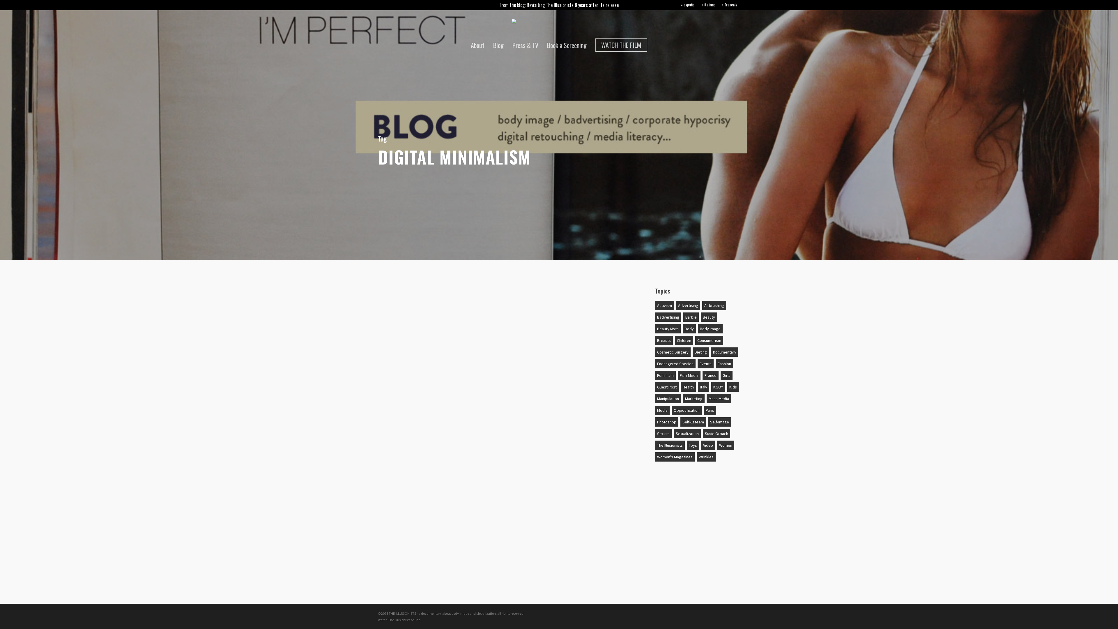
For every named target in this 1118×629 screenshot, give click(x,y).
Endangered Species (675, 363)
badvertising (668, 317)
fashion (724, 363)
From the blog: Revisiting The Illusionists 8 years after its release (559, 4)
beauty (709, 317)
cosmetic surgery (673, 352)
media (662, 410)
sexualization (687, 433)
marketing (694, 398)
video (708, 445)
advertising (688, 305)
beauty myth (668, 328)
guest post (667, 387)
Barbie (691, 317)
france (711, 375)
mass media (719, 398)
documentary (724, 352)
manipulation (668, 398)
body (689, 328)
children (684, 340)
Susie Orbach (716, 433)
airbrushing (714, 305)
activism (664, 305)
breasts (664, 340)
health (688, 387)
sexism (663, 433)
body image (710, 328)
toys (693, 445)
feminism (665, 375)
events (706, 363)
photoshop (666, 422)
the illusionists (670, 445)
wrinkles (706, 457)
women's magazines (675, 457)
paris (710, 410)
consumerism (709, 340)
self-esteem (693, 422)
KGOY (718, 387)
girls (726, 375)
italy (703, 387)
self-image (719, 422)
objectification (687, 410)
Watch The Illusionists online (399, 620)
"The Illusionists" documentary (424, 295)
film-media (689, 375)
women (725, 445)
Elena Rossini (399, 426)
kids (733, 387)
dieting (701, 352)
